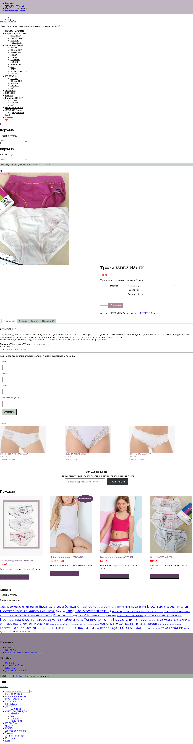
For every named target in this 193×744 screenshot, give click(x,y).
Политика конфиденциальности (24, 652)
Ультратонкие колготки (175, 619)
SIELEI (14, 74)
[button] (4, 681)
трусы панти (153, 628)
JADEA (14, 55)
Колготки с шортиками (162, 615)
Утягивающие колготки (18, 623)
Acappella (15, 714)
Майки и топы (72, 619)
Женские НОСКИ (14, 98)
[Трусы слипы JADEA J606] (160, 439)
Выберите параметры (14, 577)
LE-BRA (4, 686)
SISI (12, 88)
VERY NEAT (16, 43)
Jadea (13, 716)
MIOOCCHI (16, 64)
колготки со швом (171, 624)
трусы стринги (172, 628)
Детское (116, 611)
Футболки (42, 624)
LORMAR (15, 60)
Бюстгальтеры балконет (60, 607)
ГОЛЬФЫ (10, 93)
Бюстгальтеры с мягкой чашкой (27, 611)
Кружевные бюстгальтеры (24, 620)
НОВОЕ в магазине (15, 696)
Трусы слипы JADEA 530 (75, 454)
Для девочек (17, 113)
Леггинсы (10, 91)
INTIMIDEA (16, 52)
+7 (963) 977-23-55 (16, 6)
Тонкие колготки (98, 619)
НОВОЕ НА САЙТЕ (14, 31)
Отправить (9, 412)
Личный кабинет (15, 665)
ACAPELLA (16, 36)
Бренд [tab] (34, 321)
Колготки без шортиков (33, 615)
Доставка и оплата (15, 670)
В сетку (61, 611)
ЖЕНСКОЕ (10, 701)
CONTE (14, 79)
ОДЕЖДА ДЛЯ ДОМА (16, 33)
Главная (4, 165)
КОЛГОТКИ (11, 76)
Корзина (10, 668)
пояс (97, 628)
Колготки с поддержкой (70, 615)
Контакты (10, 650)
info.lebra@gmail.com (15, 11)
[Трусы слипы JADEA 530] (96, 439)
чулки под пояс (9, 631)
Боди (3, 607)
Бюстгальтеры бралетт (130, 606)
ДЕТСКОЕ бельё (13, 110)
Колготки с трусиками (101, 615)
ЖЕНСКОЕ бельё (14, 45)
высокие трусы (93, 624)
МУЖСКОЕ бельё (14, 108)
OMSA (13, 69)
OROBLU (15, 86)
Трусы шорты (149, 619)
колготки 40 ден (112, 623)
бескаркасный (56, 624)
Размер (114, 286)
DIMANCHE (16, 48)
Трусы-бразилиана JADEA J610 (14, 454)
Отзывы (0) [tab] (48, 321)
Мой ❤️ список (13, 694)
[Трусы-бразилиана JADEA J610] (31, 439)
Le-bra (8, 19)
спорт (104, 628)
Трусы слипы (125, 619)
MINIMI (14, 62)
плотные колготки (78, 628)
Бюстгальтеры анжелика (22, 607)
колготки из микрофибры (143, 623)
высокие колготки (80, 624)
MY (12, 67)
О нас (8, 647)
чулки (186, 628)
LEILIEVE (15, 57)
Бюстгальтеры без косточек (98, 607)
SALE (7, 115)
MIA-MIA (15, 41)
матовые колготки (46, 628)
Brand (7, 741)
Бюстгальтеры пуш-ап (168, 606)
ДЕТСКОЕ (13, 165)
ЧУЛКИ (9, 96)
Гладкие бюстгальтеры (87, 611)
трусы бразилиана (127, 628)
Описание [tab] (9, 321)
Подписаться (117, 482)
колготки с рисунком (15, 628)
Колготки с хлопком (130, 615)
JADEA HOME (17, 38)
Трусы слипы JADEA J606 (140, 454)
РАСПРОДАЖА (13, 699)
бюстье (68, 624)
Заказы (9, 117)
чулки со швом (25, 631)
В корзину (116, 305)
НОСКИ (9, 728)
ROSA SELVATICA (19, 71)
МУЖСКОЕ (11, 704)
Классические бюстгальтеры (145, 611)
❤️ (6, 120)
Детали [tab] (23, 321)
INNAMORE (16, 50)
